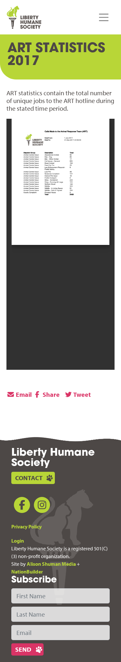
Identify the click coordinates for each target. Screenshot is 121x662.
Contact (29, 478)
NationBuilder (27, 571)
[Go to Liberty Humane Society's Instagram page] (40, 506)
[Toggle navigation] (104, 17)
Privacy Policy (26, 526)
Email (23, 394)
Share (50, 394)
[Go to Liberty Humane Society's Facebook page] (20, 506)
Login (17, 540)
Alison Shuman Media (51, 564)
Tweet (81, 394)
